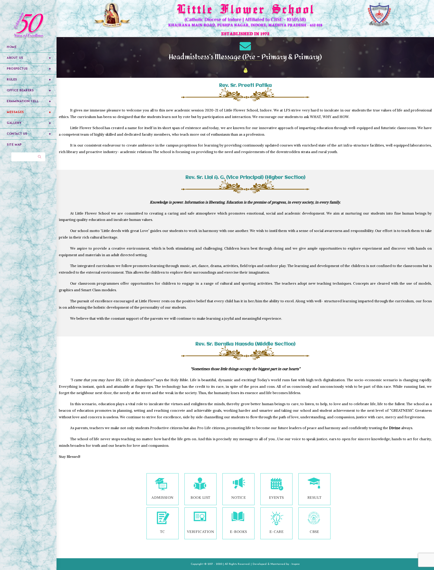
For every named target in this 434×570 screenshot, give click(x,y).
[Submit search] (39, 156)
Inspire (296, 564)
